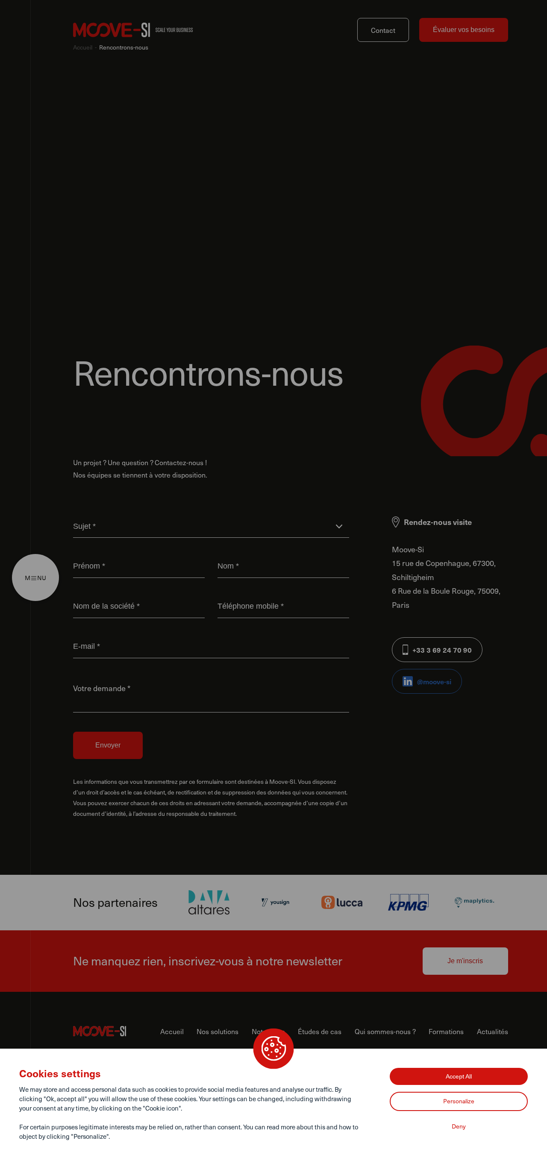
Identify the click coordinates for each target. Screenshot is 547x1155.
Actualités (492, 1031)
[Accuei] (133, 30)
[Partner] (209, 902)
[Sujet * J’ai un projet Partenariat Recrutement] (211, 526)
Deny (459, 1126)
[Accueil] (116, 1031)
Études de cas (319, 1031)
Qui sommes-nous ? (385, 1031)
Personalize (458, 1100)
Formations (446, 1031)
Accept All (459, 1076)
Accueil (82, 47)
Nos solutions (217, 1031)
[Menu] (33, 577)
